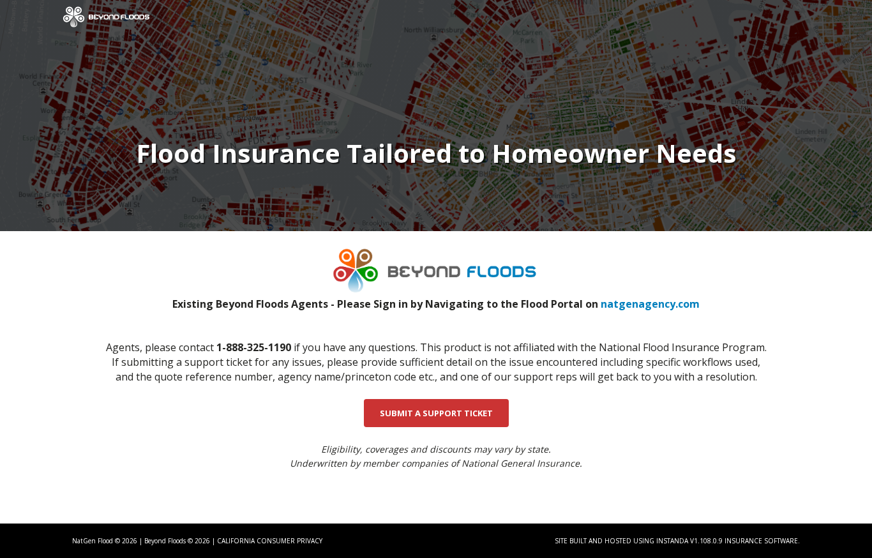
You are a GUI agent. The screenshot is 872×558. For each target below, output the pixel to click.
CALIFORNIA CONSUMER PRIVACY (269, 540)
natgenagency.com (650, 304)
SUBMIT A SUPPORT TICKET (436, 413)
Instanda (672, 540)
